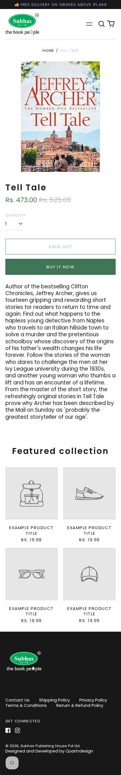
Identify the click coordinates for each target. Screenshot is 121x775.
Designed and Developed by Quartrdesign (49, 751)
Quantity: (16, 215)
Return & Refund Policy (79, 705)
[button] (101, 24)
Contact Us (17, 700)
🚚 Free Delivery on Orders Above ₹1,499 (60, 4)
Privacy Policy (93, 700)
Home (48, 50)
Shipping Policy (54, 700)
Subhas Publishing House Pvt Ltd (50, 746)
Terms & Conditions (26, 705)
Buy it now (60, 267)
